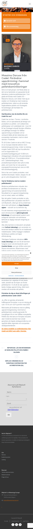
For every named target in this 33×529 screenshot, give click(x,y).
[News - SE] (16, 356)
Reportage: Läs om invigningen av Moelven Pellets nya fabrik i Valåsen (18, 350)
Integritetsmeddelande (19, 275)
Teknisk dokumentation (8, 472)
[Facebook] (12, 524)
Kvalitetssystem (6, 457)
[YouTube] (20, 524)
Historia (4, 455)
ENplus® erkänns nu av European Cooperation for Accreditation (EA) (16, 363)
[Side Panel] (29, 4)
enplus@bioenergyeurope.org (11, 500)
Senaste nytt (11, 21)
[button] (30, 253)
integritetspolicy (13, 410)
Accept (16, 263)
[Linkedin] (16, 524)
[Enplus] (4, 4)
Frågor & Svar (5, 477)
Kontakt (6, 521)
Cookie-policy (11, 275)
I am (7, 396)
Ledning (4, 459)
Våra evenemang (12, 26)
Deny (16, 268)
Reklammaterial (6, 474)
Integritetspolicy (15, 521)
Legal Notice (26, 521)
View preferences (16, 272)
